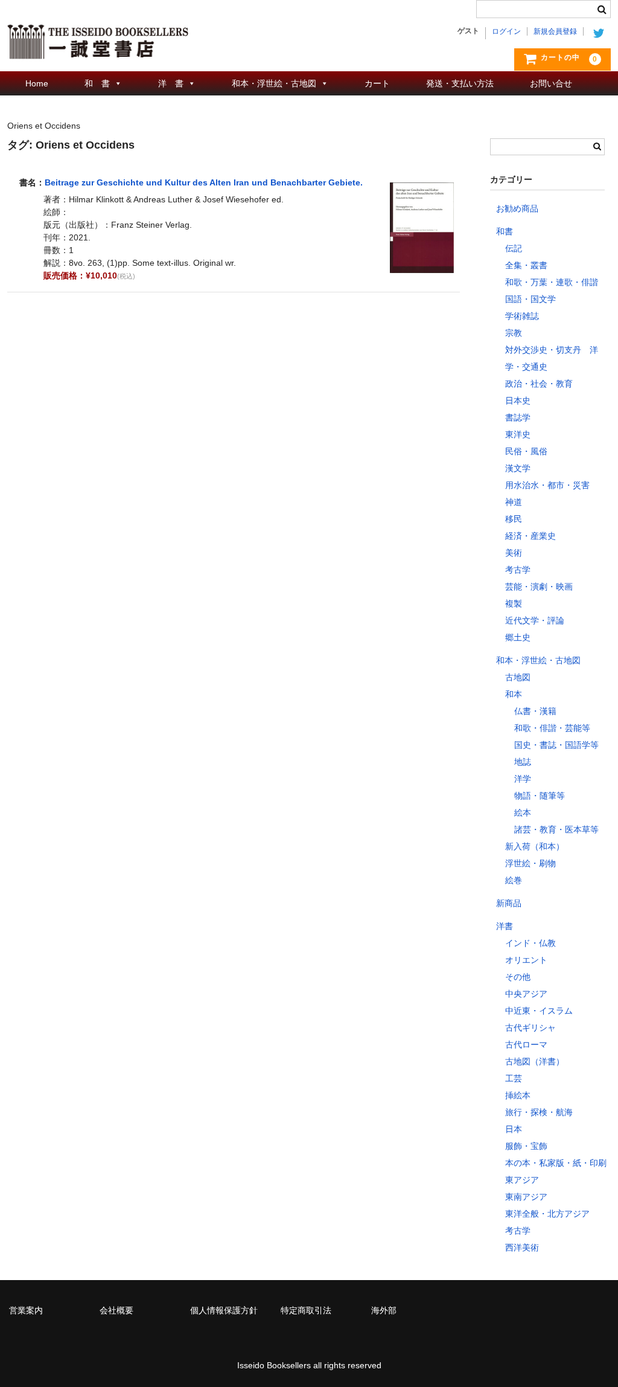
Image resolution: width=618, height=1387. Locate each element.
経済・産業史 (530, 536)
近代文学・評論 (534, 620)
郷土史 (517, 637)
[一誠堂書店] (97, 47)
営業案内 (26, 1310)
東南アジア (526, 1197)
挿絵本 (517, 1095)
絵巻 (513, 880)
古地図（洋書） (534, 1061)
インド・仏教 (530, 943)
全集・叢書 (526, 265)
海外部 (384, 1310)
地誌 (522, 762)
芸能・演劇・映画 (539, 586)
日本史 (517, 400)
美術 (513, 553)
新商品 (508, 903)
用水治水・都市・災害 (547, 485)
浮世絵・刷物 (530, 863)
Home (36, 83)
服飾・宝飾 (526, 1146)
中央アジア (526, 994)
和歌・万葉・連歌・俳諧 (551, 282)
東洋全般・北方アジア (547, 1213)
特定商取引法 (306, 1310)
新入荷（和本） (534, 846)
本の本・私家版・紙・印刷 (556, 1163)
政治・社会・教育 (539, 383)
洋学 (522, 779)
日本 (513, 1129)
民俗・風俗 (526, 451)
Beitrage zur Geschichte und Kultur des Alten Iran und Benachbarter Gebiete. (204, 182)
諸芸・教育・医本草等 (556, 829)
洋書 (504, 926)
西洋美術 (522, 1247)
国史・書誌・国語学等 (556, 745)
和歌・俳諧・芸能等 (552, 728)
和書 (504, 231)
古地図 (517, 677)
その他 (517, 977)
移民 (513, 519)
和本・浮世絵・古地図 (274, 83)
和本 (513, 694)
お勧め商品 (517, 208)
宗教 (513, 333)
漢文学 (517, 468)
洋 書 (170, 83)
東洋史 (517, 434)
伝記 (513, 248)
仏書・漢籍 (535, 711)
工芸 (513, 1078)
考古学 (517, 569)
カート (377, 83)
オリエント (526, 960)
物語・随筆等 (539, 795)
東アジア (522, 1180)
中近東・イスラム (539, 1010)
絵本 (522, 812)
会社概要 (116, 1310)
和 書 (97, 83)
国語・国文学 (530, 299)
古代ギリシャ (530, 1027)
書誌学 (517, 417)
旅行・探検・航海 (539, 1112)
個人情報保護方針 (224, 1310)
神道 (513, 502)
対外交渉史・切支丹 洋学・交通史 (551, 358)
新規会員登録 (555, 31)
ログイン (506, 31)
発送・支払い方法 (460, 83)
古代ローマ (526, 1044)
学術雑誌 (522, 316)
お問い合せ (551, 83)
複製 (513, 603)
